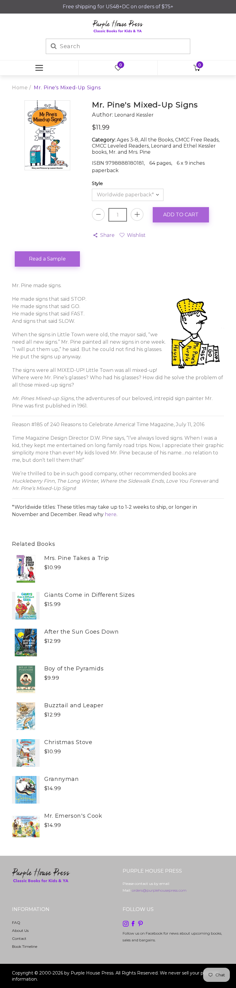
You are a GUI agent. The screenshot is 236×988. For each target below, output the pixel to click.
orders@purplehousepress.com (159, 890)
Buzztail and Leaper (73, 705)
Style (97, 183)
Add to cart (181, 215)
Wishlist (136, 235)
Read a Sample (47, 259)
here (110, 514)
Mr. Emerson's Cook (73, 816)
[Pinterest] (140, 923)
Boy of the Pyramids (74, 669)
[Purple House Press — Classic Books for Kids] (118, 26)
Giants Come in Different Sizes (89, 595)
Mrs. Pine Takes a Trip (76, 558)
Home (20, 88)
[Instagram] (126, 923)
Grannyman (61, 779)
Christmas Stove (68, 742)
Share (107, 235)
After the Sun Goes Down (81, 632)
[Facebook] (133, 923)
